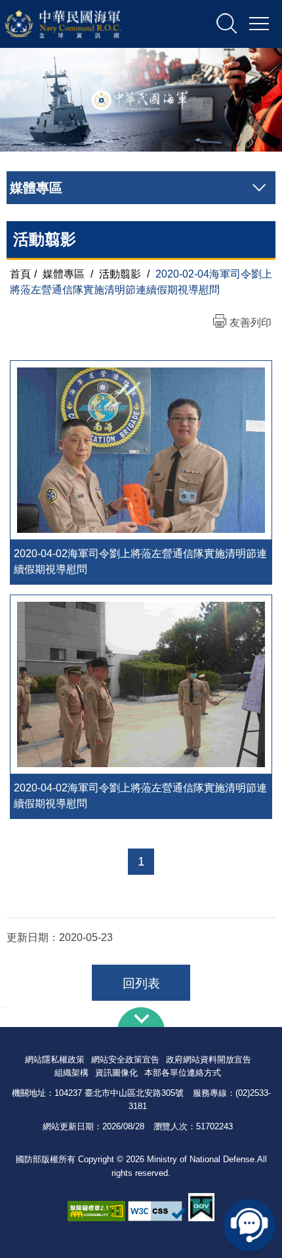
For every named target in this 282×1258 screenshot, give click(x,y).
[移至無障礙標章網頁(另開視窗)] (96, 1211)
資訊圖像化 (116, 1073)
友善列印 (251, 322)
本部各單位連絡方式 (182, 1073)
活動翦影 (120, 274)
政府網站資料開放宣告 (208, 1059)
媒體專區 (64, 274)
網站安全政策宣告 (125, 1059)
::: (4, 1003)
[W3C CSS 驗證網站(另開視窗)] (157, 1211)
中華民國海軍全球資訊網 (80, 24)
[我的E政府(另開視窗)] (201, 1207)
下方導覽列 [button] (141, 1017)
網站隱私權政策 (55, 1059)
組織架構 (71, 1073)
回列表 (141, 983)
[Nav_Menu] (259, 24)
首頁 (20, 274)
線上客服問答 (249, 1225)
